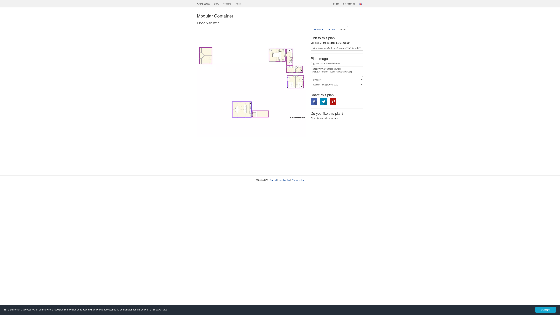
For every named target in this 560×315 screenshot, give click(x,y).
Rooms (331, 29)
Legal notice (284, 179)
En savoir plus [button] (160, 309)
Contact (273, 179)
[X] (323, 101)
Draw (216, 3)
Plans (238, 3)
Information (318, 29)
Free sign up (349, 3)
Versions (227, 3)
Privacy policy (298, 179)
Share (342, 29)
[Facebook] (314, 101)
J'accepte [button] (545, 310)
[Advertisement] (335, 151)
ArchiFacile (203, 4)
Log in (336, 3)
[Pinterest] (333, 101)
